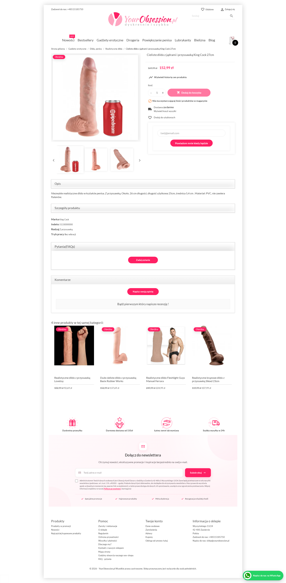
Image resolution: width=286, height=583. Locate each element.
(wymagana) (145, 484)
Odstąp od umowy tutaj (156, 540)
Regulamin (103, 533)
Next (139, 159)
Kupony (149, 537)
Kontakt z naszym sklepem (111, 548)
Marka (55, 219)
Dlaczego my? (104, 544)
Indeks (55, 224)
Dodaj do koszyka (189, 92)
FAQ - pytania (104, 559)
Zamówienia (151, 529)
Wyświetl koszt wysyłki (165, 111)
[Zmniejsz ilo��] (151, 93)
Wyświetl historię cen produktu (168, 77)
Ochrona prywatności (108, 537)
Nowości (55, 529)
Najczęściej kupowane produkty (66, 533)
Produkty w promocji (61, 526)
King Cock (64, 219)
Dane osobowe (152, 526)
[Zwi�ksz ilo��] (163, 93)
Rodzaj (55, 229)
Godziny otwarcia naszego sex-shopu (115, 555)
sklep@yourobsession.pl (218, 540)
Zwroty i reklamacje (107, 526)
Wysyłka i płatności (107, 540)
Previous (52, 159)
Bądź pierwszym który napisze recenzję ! (143, 304)
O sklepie (102, 529)
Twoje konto (154, 521)
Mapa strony (104, 551)
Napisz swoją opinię (143, 291)
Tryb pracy (57, 234)
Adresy (148, 533)
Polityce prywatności (112, 489)
